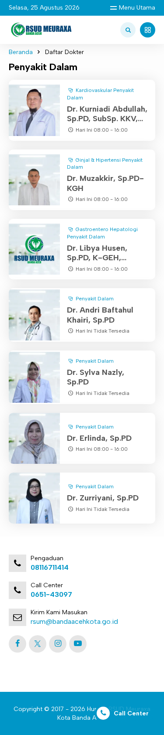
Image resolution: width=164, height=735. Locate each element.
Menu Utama (137, 7)
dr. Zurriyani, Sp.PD (103, 498)
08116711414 (50, 567)
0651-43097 (51, 594)
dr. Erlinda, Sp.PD (99, 438)
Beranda (21, 52)
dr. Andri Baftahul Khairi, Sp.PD (100, 315)
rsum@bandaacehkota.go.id (74, 621)
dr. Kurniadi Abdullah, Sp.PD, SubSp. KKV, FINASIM (107, 118)
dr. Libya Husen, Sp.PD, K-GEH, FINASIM (97, 257)
